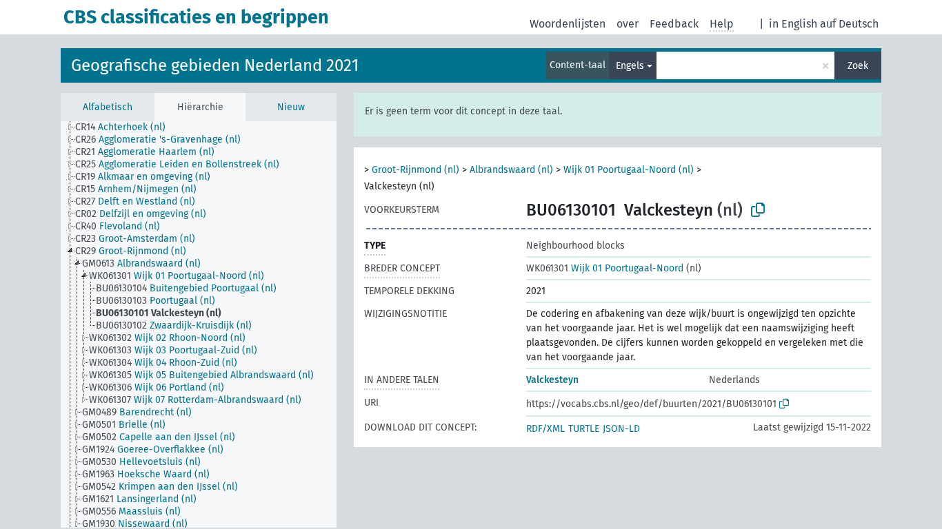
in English (793, 23)
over (628, 23)
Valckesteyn (552, 380)
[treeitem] (126, 127)
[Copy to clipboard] (758, 210)
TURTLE (583, 429)
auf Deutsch (849, 23)
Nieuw (291, 107)
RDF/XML (545, 429)
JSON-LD (621, 429)
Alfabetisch (107, 107)
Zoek (858, 66)
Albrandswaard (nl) (511, 170)
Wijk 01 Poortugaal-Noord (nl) (628, 170)
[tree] (199, 324)
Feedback (674, 23)
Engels (630, 66)
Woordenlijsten (567, 23)
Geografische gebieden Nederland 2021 (215, 65)
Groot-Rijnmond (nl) (415, 170)
